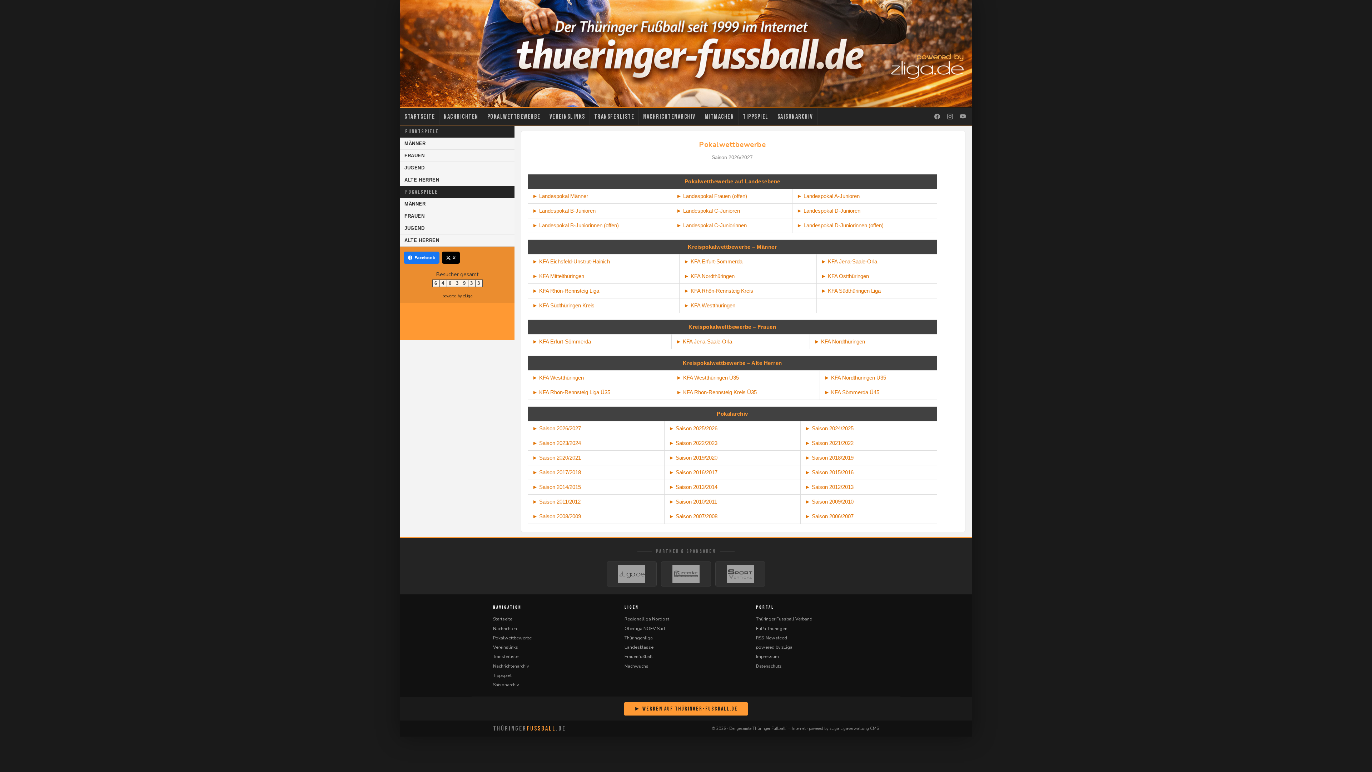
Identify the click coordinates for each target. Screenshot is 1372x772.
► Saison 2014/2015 (556, 487)
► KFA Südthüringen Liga (851, 291)
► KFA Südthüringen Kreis (563, 305)
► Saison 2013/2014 (693, 487)
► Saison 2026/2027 (556, 428)
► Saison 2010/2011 (693, 502)
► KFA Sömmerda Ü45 (851, 392)
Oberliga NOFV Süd (645, 628)
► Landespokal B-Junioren (564, 211)
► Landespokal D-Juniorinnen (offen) (840, 225)
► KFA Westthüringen (709, 305)
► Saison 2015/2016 (829, 472)
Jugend (414, 167)
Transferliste (614, 116)
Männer (415, 143)
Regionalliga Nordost (647, 619)
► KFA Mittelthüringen (558, 276)
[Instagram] (950, 117)
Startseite (419, 116)
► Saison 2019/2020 (693, 458)
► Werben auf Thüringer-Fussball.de (686, 709)
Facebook (424, 258)
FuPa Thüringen (771, 628)
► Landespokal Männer (560, 196)
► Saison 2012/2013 (829, 487)
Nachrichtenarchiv (669, 116)
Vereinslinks (567, 116)
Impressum (767, 656)
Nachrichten (461, 116)
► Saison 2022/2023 (693, 443)
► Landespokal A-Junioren (828, 196)
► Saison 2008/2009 (556, 516)
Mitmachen (719, 116)
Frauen (414, 155)
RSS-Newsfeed (771, 638)
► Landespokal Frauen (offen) (711, 196)
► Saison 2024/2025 (829, 428)
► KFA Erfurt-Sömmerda (713, 261)
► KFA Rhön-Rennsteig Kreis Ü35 (716, 392)
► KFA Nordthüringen (709, 276)
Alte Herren (421, 180)
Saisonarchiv (795, 116)
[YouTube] (963, 117)
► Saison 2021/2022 (829, 443)
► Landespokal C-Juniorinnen (711, 225)
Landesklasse (639, 647)
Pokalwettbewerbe (514, 116)
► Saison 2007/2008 (693, 516)
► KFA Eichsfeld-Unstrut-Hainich (571, 261)
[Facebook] (937, 117)
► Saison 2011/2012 (556, 502)
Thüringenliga (639, 638)
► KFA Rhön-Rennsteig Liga (565, 291)
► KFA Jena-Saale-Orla (704, 341)
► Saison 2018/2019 (829, 458)
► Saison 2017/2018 (556, 472)
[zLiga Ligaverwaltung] (632, 574)
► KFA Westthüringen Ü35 (707, 378)
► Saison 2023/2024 (556, 443)
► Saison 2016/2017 (693, 472)
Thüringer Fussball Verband (784, 619)
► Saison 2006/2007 (829, 516)
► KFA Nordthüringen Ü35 (855, 378)
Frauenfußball (639, 656)
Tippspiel (756, 116)
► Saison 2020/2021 (556, 458)
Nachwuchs (636, 666)
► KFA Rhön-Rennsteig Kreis (718, 291)
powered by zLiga (457, 296)
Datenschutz (768, 666)
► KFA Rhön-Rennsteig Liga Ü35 (571, 392)
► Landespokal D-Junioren (828, 211)
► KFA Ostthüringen (845, 276)
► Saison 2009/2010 (829, 502)
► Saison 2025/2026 (693, 428)
